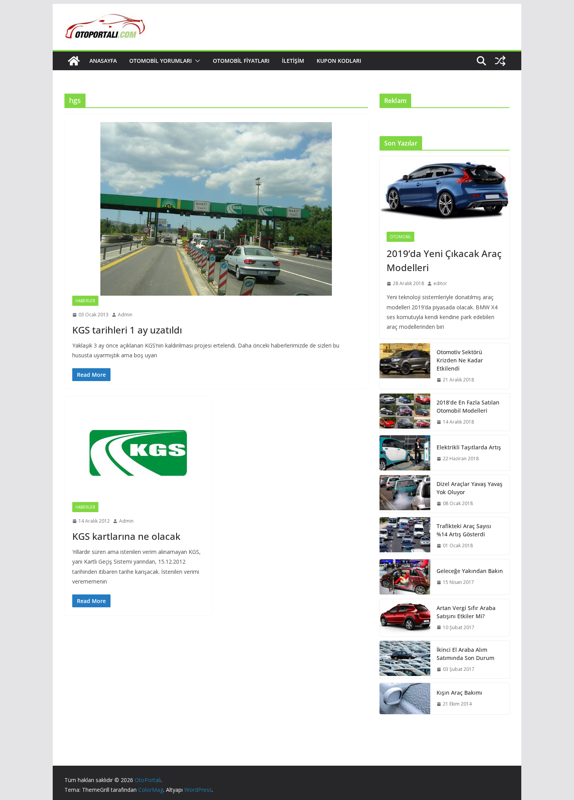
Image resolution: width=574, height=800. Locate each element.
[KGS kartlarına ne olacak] (138, 453)
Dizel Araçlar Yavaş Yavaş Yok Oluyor (470, 488)
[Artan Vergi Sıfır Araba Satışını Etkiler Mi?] (405, 618)
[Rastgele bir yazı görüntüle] (500, 60)
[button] (196, 60)
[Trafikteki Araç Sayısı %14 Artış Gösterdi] (405, 536)
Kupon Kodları (339, 60)
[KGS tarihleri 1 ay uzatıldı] (216, 209)
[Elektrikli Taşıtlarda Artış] (405, 452)
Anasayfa (103, 60)
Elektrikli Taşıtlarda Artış (469, 447)
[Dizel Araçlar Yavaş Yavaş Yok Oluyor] (405, 494)
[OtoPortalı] (73, 60)
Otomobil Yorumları (160, 60)
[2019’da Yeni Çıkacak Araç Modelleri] (445, 190)
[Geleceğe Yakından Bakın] (405, 576)
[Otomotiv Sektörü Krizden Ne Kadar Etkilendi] (405, 366)
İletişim (293, 60)
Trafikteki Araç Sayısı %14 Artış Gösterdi (464, 530)
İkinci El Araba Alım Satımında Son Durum (465, 654)
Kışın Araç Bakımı (459, 692)
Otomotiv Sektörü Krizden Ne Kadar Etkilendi (460, 360)
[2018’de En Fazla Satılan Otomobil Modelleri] (405, 412)
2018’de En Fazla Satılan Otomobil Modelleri (468, 406)
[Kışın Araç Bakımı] (405, 698)
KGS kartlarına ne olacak (126, 536)
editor (440, 283)
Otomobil (400, 236)
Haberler (85, 300)
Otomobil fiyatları (241, 60)
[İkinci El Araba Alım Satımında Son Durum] (405, 659)
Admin (125, 314)
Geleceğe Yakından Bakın (470, 571)
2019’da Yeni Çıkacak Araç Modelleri (444, 260)
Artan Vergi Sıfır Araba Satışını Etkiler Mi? (466, 612)
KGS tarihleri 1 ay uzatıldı (127, 329)
